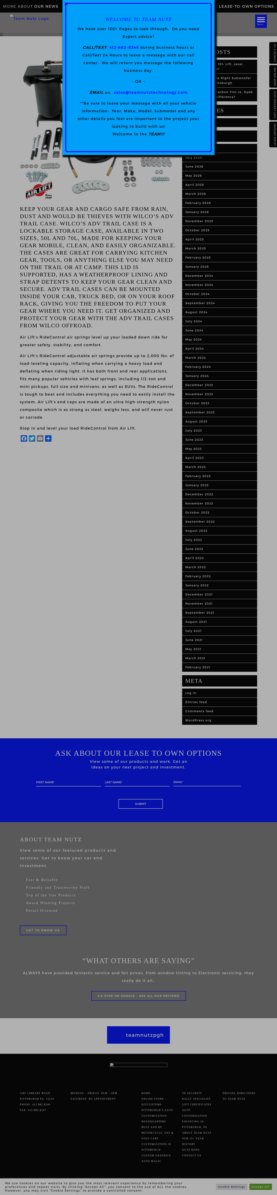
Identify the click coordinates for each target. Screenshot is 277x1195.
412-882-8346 (124, 47)
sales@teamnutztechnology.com (151, 92)
